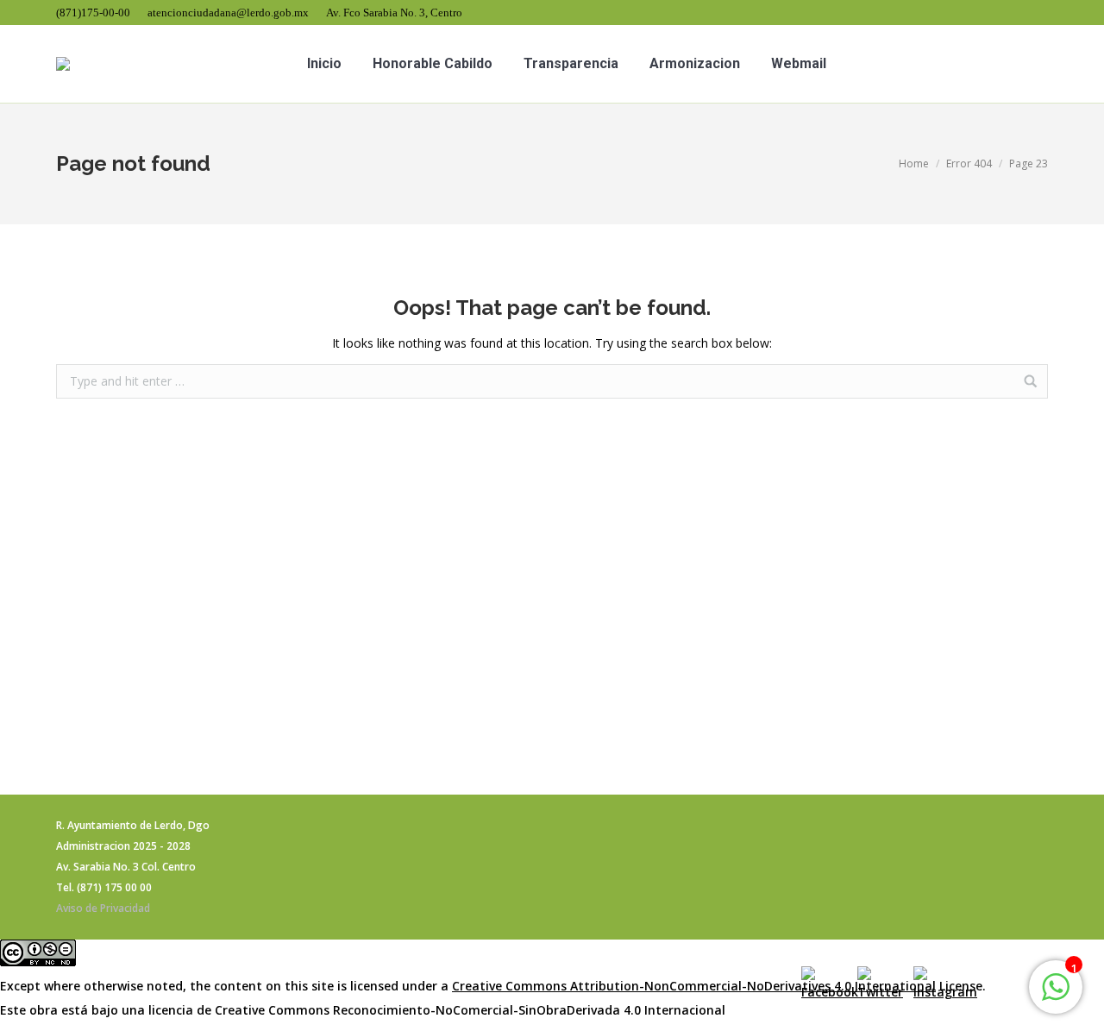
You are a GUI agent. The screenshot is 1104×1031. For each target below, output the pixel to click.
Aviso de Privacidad (103, 908)
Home (914, 163)
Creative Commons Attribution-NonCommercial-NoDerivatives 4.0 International (694, 986)
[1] (1056, 996)
